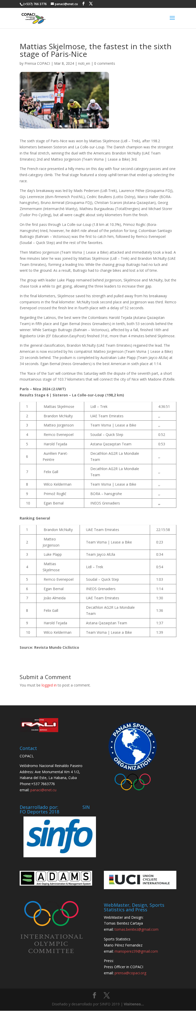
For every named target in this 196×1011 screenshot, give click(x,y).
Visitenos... (134, 1004)
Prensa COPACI (37, 63)
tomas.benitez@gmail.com (136, 929)
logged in (49, 685)
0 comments (104, 63)
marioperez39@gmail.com (136, 951)
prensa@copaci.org (130, 972)
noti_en (84, 63)
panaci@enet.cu (43, 789)
